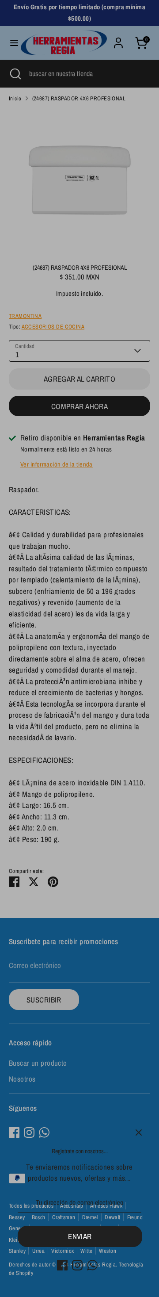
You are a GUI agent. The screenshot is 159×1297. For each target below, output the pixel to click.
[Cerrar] (138, 1132)
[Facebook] (62, 1265)
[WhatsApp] (92, 1265)
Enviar (80, 1236)
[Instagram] (77, 1265)
